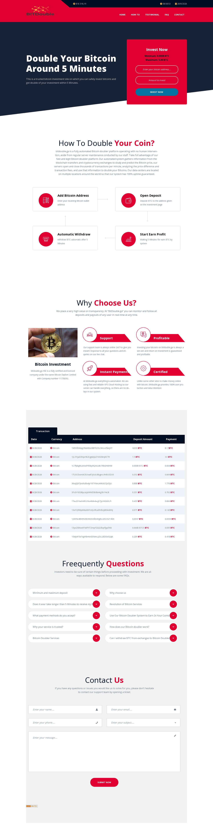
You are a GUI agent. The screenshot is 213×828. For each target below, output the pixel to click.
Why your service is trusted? (48, 626)
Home (122, 14)
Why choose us (118, 592)
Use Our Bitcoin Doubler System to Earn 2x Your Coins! (139, 615)
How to (135, 14)
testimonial (152, 14)
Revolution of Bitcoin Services (126, 604)
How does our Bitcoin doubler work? (129, 626)
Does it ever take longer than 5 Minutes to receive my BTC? (65, 604)
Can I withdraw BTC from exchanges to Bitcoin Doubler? (140, 638)
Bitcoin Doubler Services (46, 638)
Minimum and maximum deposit (50, 592)
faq (167, 14)
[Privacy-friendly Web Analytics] (32, 806)
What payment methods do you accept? (54, 615)
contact (179, 14)
